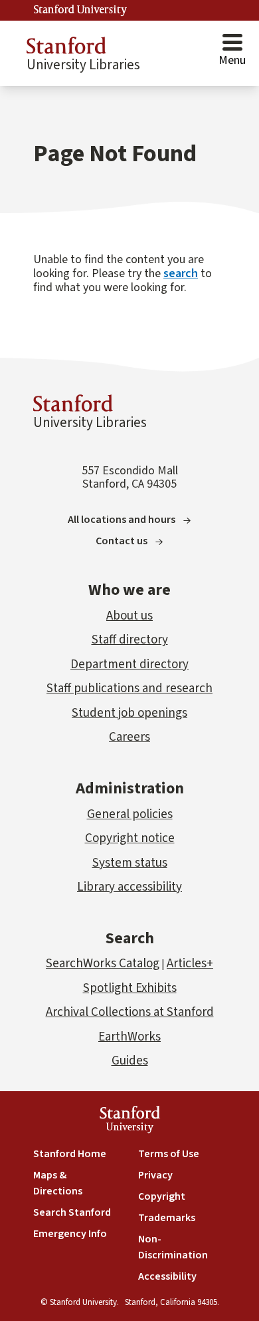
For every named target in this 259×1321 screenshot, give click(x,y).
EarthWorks (129, 1037)
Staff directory (130, 640)
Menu (232, 60)
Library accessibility (129, 887)
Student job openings (129, 713)
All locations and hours (121, 519)
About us (129, 616)
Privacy (155, 1175)
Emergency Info (70, 1233)
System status (129, 863)
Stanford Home (69, 1153)
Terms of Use (168, 1153)
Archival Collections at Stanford (130, 1012)
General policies (130, 814)
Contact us (121, 541)
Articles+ (190, 964)
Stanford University (80, 10)
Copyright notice (130, 838)
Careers (129, 737)
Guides (130, 1061)
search (180, 273)
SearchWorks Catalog (102, 964)
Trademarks (166, 1217)
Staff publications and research (129, 688)
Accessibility (167, 1276)
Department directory (129, 664)
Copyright (161, 1196)
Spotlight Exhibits (130, 988)
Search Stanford (72, 1212)
